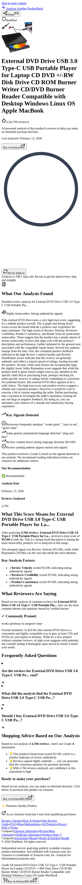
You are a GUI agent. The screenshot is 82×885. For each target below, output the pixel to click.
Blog (20, 824)
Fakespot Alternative (25, 831)
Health (65, 838)
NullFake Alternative (28, 834)
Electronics (21, 838)
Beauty (34, 838)
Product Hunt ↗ (52, 834)
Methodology (32, 824)
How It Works (31, 820)
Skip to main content (14, 3)
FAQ (13, 824)
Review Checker (12, 820)
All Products (49, 824)
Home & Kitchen (49, 838)
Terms (14, 827)
